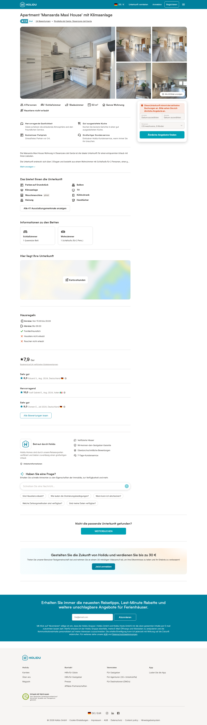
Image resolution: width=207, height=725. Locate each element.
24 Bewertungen (43, 21)
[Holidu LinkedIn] (112, 713)
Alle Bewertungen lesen (36, 415)
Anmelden (157, 4)
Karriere (25, 672)
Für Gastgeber (113, 672)
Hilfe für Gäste (71, 672)
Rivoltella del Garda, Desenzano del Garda (73, 21)
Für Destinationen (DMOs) (118, 681)
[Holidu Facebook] (118, 713)
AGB (106, 720)
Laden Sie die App (157, 672)
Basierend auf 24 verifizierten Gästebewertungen (39, 364)
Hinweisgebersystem (150, 720)
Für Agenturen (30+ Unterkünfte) (122, 677)
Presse (68, 681)
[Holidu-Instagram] (107, 713)
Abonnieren (125, 617)
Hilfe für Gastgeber (73, 677)
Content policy (131, 720)
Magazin (26, 681)
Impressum (96, 720)
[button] (75, 279)
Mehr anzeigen (27, 166)
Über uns (26, 677)
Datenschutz (116, 720)
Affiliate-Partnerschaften (76, 686)
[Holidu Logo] (34, 4)
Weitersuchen (104, 531)
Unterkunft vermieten (138, 4)
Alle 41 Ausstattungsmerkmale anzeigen (45, 208)
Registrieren (171, 4)
